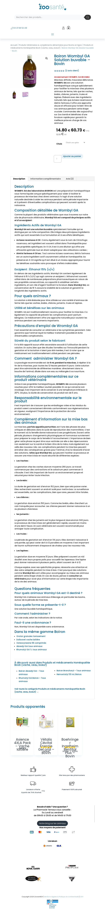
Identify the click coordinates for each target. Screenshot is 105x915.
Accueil (13, 45)
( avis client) (72, 70)
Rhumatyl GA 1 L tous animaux (31, 649)
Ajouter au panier (72, 156)
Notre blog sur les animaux (52, 823)
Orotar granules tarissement (30, 636)
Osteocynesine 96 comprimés (31, 643)
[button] (46, 58)
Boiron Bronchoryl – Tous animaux (74, 670)
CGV (81, 897)
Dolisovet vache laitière (28, 639)
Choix (59, 143)
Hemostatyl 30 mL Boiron (69, 674)
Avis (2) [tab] (70, 178)
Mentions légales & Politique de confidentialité (61, 897)
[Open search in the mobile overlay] (52, 17)
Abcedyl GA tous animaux (29, 646)
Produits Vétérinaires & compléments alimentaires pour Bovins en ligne (50, 45)
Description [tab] (19, 178)
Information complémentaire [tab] (45, 178)
